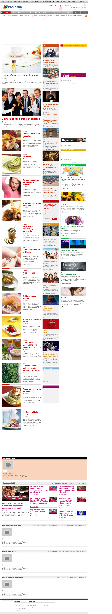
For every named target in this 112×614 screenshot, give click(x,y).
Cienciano (65, 551)
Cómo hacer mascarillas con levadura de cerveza (32, 344)
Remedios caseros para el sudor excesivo (31, 182)
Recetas (26, 138)
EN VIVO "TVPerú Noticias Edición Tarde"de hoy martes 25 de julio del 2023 (39, 489)
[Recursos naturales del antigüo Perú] (51, 115)
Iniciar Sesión (71, 15)
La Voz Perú (36, 525)
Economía (49, 15)
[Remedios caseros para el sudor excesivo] (11, 187)
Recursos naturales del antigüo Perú (50, 121)
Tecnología (35, 15)
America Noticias (56, 483)
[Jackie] (51, 324)
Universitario (51, 551)
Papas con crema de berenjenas (32, 390)
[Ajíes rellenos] (11, 280)
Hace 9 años (66, 258)
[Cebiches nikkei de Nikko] (11, 419)
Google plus (85, 2)
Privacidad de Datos (21, 608)
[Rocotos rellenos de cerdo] (11, 326)
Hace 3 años (6, 510)
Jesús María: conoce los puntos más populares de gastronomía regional (13, 505)
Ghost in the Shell (49, 239)
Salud (25, 186)
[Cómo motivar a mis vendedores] (21, 102)
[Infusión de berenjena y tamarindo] (11, 233)
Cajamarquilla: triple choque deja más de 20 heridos (38, 511)
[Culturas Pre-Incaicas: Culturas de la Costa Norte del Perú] (51, 156)
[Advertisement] (44, 31)
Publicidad (19, 607)
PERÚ (45, 45)
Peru (13, 8)
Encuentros (77, 45)
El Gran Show (70, 525)
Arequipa (59, 577)
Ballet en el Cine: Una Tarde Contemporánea (50, 355)
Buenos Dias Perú (73, 483)
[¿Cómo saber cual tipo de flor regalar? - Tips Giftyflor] (73, 221)
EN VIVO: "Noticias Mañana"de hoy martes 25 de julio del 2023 (67, 513)
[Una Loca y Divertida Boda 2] (51, 253)
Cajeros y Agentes (17, 1)
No (46, 214)
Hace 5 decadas (67, 80)
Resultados (47, 218)
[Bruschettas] (11, 164)
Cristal (74, 551)
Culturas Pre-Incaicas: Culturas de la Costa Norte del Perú (50, 166)
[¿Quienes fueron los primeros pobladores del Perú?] (51, 73)
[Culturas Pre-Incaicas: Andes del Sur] (51, 133)
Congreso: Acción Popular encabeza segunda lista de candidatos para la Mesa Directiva (65, 501)
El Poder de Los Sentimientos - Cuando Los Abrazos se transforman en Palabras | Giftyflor (73, 179)
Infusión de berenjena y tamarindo (28, 228)
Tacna (79, 577)
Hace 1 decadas (67, 283)
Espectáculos (42, 15)
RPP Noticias (82, 483)
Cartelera (45, 237)
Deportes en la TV (9, 551)
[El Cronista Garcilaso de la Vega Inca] (51, 96)
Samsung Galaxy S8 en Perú (69, 250)
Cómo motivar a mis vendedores (21, 118)
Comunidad (19, 604)
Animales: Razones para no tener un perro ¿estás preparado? (72, 273)
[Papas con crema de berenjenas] (11, 396)
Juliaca (49, 1)
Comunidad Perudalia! (68, 165)
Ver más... (21, 515)
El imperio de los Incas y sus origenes (50, 61)
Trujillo (36, 1)
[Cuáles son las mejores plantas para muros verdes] (11, 373)
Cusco (40, 1)
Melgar (70, 551)
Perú (44, 58)
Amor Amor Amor (62, 525)
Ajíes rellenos (29, 273)
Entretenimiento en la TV (12, 525)
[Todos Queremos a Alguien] (51, 277)
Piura (53, 1)
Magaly (55, 525)
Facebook (81, 2)
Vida (54, 15)
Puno (44, 1)
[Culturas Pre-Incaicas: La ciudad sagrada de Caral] (51, 180)
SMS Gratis (63, 1)
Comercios (9, 1)
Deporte (21, 15)
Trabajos (32, 607)
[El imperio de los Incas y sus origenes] (51, 52)
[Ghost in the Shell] (51, 231)
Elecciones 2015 (28, 15)
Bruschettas (28, 157)
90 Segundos (65, 483)
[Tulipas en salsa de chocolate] (11, 140)
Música (57, 15)
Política (9, 15)
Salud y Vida (45, 381)
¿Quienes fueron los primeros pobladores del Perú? (50, 83)
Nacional (4, 15)
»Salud (24, 177)
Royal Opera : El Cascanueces (49, 309)
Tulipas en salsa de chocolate (31, 134)
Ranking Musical (9, 458)
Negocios (5, 122)
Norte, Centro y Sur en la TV (13, 577)
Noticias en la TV (9, 483)
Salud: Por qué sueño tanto (69, 298)
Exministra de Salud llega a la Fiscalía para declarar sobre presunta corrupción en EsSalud (39, 500)
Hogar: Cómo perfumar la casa (20, 75)
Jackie (45, 332)
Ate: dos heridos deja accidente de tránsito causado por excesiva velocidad (67, 489)
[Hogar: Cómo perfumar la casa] (21, 59)
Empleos (82, 45)
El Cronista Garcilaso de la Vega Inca (50, 105)
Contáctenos (33, 605)
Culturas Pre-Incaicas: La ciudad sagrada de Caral (50, 190)
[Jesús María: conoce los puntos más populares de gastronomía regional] (15, 494)
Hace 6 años (66, 188)
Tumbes (57, 1)
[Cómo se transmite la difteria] (11, 256)
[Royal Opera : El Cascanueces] (51, 300)
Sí (46, 211)
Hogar (5, 78)
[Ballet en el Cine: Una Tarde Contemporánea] (51, 346)
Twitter (83, 2)
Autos (72, 45)
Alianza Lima (58, 551)
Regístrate (79, 15)
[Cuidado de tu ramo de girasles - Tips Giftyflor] (73, 197)
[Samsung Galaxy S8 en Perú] (73, 244)
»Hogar (24, 363)
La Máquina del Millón (80, 525)
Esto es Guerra (43, 525)
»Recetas (25, 131)
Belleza (26, 349)
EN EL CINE (46, 224)
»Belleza (25, 340)
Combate (50, 525)
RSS (86, 16)
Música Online (71, 1)
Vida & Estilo (47, 368)
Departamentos (67, 45)
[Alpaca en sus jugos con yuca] (11, 210)
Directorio (45, 605)
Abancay (83, 577)
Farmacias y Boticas (28, 1)
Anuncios (45, 607)
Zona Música (46, 399)
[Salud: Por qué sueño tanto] (73, 292)
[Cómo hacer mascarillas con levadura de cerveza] (11, 349)
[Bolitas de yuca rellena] (11, 303)
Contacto (62, 15)
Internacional (15, 15)
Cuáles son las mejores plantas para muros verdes (31, 368)
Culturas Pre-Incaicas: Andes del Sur (50, 143)
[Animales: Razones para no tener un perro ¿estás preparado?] (73, 267)
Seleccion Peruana (81, 551)
